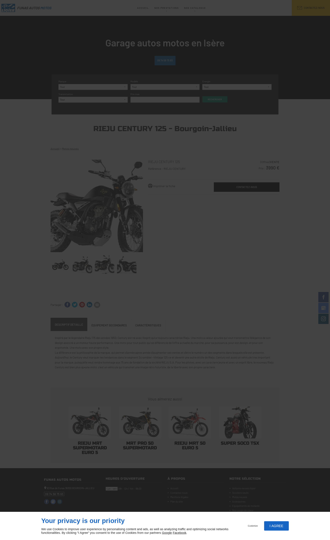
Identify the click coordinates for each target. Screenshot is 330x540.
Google (167, 533)
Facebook (179, 533)
